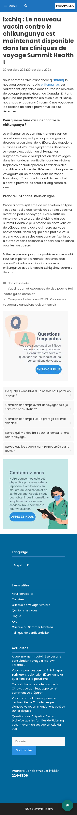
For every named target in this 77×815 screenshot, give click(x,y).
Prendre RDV (65, 6)
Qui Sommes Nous (24, 610)
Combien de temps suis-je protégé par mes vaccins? (38, 421)
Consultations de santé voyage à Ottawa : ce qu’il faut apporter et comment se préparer (35, 688)
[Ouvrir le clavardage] (67, 805)
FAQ (14, 622)
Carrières (18, 599)
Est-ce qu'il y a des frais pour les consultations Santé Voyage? (38, 435)
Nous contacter (22, 594)
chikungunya (50, 84)
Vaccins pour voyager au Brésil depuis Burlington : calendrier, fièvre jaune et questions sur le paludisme (38, 674)
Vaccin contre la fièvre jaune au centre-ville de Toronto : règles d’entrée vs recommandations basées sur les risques (38, 704)
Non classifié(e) (19, 283)
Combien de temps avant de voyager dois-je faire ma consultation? (38, 407)
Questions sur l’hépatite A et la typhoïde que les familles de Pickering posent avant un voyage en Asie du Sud (38, 722)
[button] (26, 6)
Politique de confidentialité (30, 633)
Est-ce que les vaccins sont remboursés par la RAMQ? (38, 449)
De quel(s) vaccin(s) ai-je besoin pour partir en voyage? (38, 393)
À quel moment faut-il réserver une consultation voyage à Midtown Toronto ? (36, 661)
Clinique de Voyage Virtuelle (31, 605)
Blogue (16, 616)
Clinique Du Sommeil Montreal (33, 627)
